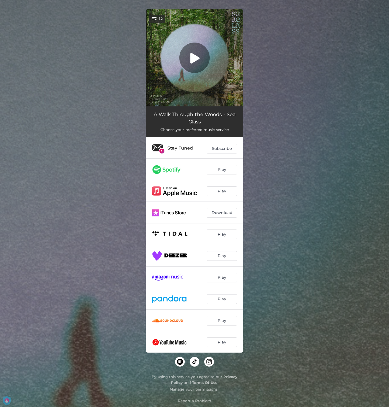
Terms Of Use (205, 382)
